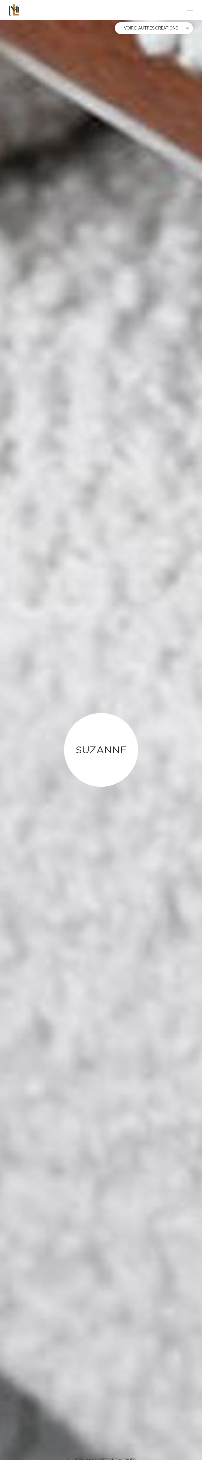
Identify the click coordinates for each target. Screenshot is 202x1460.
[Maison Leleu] (14, 9)
